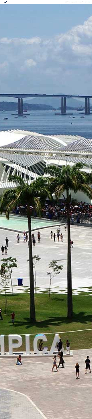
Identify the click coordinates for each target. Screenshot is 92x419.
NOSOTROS (67, 2)
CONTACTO (81, 2)
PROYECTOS (74, 2)
